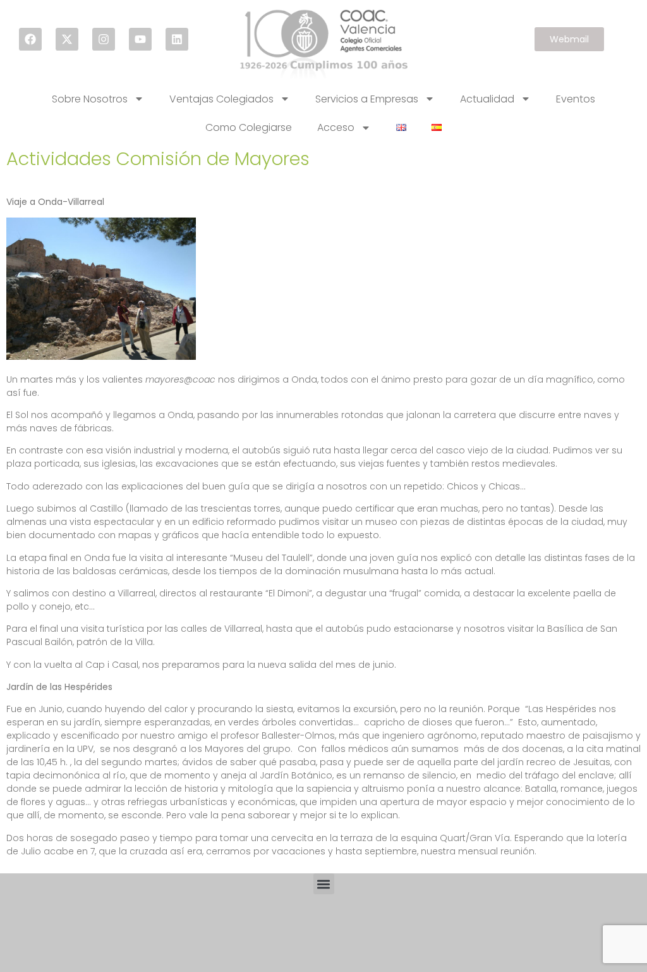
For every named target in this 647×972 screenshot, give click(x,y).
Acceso (335, 127)
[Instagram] (103, 39)
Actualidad (487, 99)
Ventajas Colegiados (221, 99)
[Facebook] (30, 39)
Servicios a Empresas (366, 99)
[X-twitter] (67, 39)
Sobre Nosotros (90, 99)
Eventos (575, 99)
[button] (323, 883)
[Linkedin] (177, 39)
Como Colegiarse (248, 127)
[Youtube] (140, 39)
